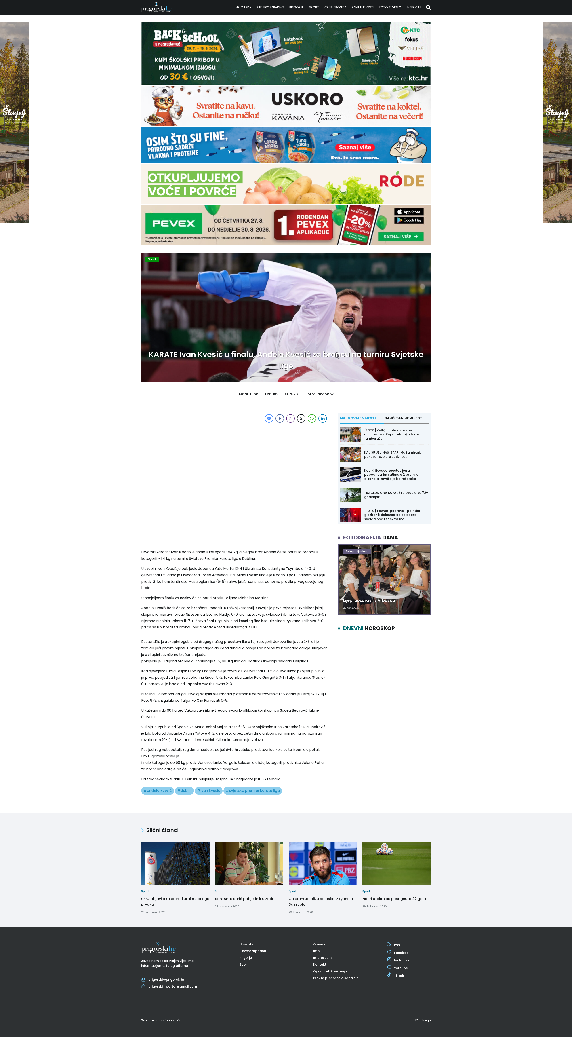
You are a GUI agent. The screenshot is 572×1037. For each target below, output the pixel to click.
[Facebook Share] (279, 418)
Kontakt (319, 964)
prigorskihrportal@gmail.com (172, 986)
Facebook (402, 952)
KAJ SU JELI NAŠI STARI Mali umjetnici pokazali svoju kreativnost (393, 454)
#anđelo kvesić (157, 790)
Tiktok (399, 976)
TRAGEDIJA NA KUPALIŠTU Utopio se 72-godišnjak (396, 494)
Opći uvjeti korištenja (330, 971)
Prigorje (296, 7)
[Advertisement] (234, 455)
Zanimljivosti (363, 7)
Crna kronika (335, 7)
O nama (319, 944)
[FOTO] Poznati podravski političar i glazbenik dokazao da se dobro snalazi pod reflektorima (393, 515)
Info (316, 951)
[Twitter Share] (301, 418)
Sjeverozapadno (270, 7)
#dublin (184, 790)
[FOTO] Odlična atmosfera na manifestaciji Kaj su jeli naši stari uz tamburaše (392, 434)
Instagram (402, 960)
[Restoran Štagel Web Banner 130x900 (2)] (14, 221)
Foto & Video (390, 7)
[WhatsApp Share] (312, 418)
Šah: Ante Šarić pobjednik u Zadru (245, 898)
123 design (423, 1020)
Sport (314, 7)
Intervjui (414, 7)
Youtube (401, 968)
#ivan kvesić (208, 790)
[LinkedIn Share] (322, 418)
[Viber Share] (290, 418)
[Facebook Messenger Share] (269, 418)
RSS (397, 945)
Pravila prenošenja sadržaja (336, 978)
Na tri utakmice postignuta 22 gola (394, 898)
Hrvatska (243, 7)
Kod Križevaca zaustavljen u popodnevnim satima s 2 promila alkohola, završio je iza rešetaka (391, 474)
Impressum (322, 957)
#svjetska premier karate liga (253, 790)
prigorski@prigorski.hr (166, 979)
